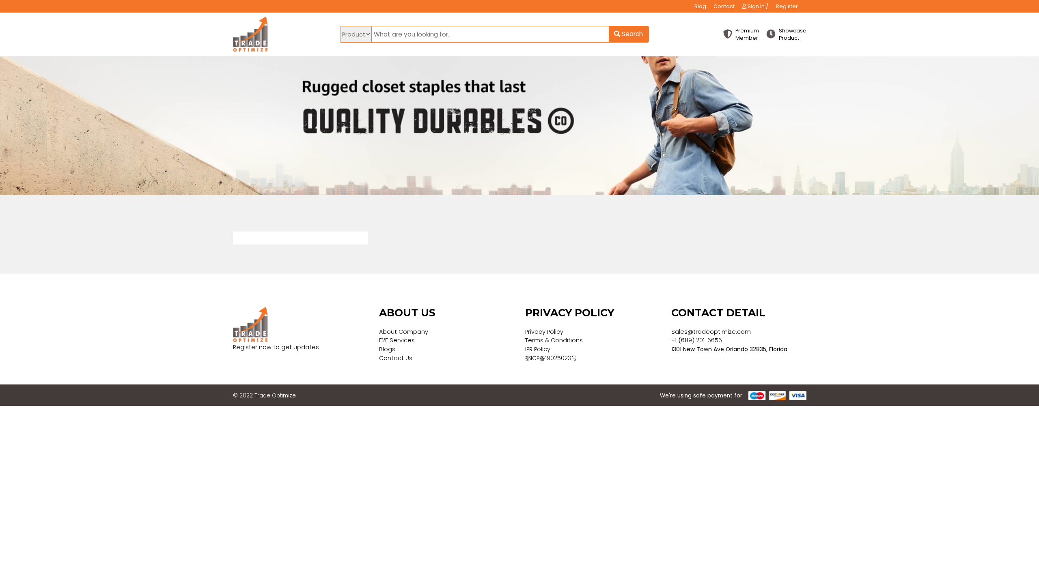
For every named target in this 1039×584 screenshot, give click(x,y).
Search (631, 34)
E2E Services (397, 340)
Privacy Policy (544, 332)
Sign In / (757, 6)
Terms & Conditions (554, 340)
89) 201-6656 (703, 340)
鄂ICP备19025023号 (551, 358)
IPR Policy (537, 349)
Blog (700, 6)
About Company (403, 332)
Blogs (387, 349)
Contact (724, 6)
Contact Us (395, 358)
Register (787, 6)
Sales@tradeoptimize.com (711, 332)
